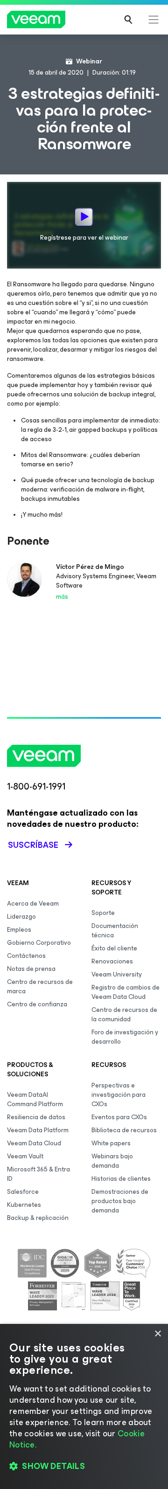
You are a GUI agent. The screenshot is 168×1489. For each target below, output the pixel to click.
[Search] (128, 19)
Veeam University (116, 974)
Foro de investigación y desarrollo (124, 1037)
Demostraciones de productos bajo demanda (119, 1201)
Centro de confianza (37, 1004)
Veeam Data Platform (38, 1130)
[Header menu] (153, 19)
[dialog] (84, 1406)
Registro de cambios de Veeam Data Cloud (125, 992)
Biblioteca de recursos (124, 1130)
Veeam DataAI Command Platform (35, 1099)
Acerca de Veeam (33, 903)
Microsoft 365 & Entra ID (38, 1174)
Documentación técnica (114, 931)
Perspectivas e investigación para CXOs (118, 1094)
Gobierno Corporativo (39, 942)
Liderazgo (21, 916)
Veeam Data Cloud (34, 1143)
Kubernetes (24, 1204)
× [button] (157, 1333)
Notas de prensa (31, 968)
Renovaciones (112, 961)
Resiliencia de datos (36, 1117)
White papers (111, 1143)
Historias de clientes (121, 1178)
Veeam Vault (25, 1156)
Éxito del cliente (114, 948)
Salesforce (23, 1191)
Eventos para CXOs (119, 1117)
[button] (84, 1466)
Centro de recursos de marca (40, 987)
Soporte (103, 912)
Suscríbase (33, 845)
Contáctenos (26, 955)
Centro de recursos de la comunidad (124, 1014)
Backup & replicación (38, 1217)
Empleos (19, 929)
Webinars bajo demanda (112, 1161)
